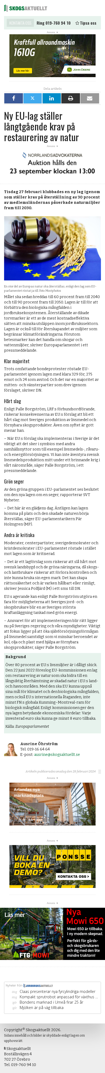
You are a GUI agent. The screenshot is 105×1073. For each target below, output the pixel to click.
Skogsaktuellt (25, 8)
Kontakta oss (20, 23)
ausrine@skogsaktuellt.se (57, 754)
